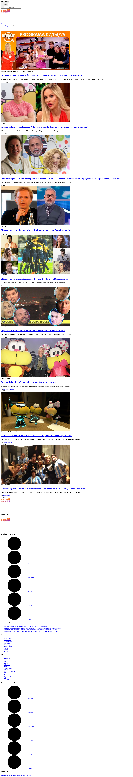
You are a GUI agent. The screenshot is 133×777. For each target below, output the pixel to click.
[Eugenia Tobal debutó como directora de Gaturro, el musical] (66, 358)
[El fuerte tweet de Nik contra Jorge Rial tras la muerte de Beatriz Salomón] (66, 206)
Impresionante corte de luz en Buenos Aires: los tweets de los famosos (33, 330)
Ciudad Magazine (6, 26)
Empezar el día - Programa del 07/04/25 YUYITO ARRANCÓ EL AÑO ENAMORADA (41, 75)
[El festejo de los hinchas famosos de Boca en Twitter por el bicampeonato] (66, 254)
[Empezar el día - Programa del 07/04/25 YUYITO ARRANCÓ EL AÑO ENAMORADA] (66, 49)
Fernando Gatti (7, 442)
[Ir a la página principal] (14, 21)
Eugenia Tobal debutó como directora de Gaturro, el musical (29, 382)
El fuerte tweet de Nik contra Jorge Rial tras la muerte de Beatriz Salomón (35, 230)
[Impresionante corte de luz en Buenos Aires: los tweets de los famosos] (66, 306)
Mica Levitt (6, 495)
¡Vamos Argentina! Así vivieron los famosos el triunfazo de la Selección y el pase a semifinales (44, 489)
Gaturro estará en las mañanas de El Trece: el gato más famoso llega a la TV (36, 435)
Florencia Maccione (8, 389)
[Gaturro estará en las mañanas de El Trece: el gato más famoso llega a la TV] (66, 411)
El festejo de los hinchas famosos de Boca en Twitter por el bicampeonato (34, 279)
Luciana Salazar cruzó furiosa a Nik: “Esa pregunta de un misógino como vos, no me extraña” (44, 127)
